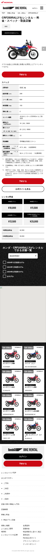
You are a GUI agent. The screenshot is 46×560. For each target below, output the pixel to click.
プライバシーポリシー (31, 541)
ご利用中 (7, 493)
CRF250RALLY (33, 13)
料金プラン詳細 (9, 520)
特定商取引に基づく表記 (32, 531)
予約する (23, 74)
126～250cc (21, 13)
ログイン (35, 8)
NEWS (3, 531)
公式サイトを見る (23, 189)
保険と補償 (5, 525)
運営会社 (26, 534)
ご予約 (6, 483)
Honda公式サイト (29, 538)
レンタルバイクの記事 (9, 534)
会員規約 (26, 525)
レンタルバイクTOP (8, 472)
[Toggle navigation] (41, 8)
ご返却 (6, 499)
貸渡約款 (26, 528)
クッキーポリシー (29, 544)
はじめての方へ (7, 478)
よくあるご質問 (7, 528)
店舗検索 (4, 509)
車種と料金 (11, 13)
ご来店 (6, 488)
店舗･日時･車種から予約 (10, 504)
